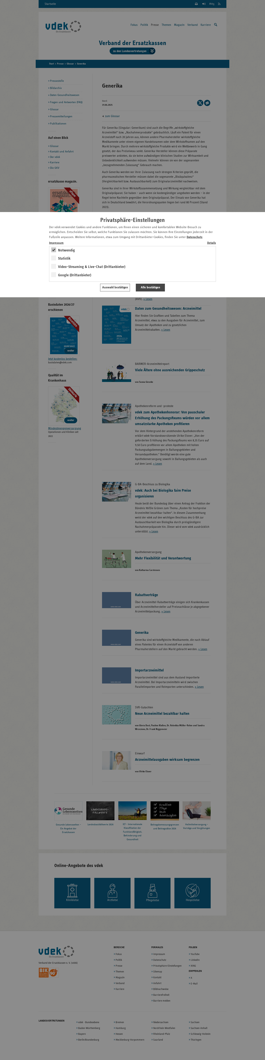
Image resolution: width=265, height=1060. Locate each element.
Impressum (56, 243)
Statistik (64, 258)
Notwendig (66, 250)
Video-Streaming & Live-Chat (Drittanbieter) (91, 267)
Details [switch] (211, 243)
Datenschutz (194, 237)
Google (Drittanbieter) (74, 275)
